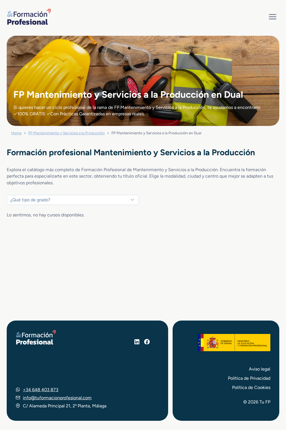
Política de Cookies (251, 387)
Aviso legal (259, 369)
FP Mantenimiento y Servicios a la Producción (66, 133)
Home (16, 133)
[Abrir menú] (272, 17)
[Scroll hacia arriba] (271, 399)
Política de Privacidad (249, 378)
